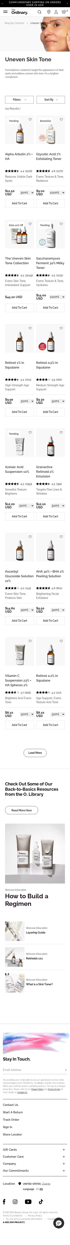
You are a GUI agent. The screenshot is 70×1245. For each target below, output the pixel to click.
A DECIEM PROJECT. (14, 1222)
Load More (35, 752)
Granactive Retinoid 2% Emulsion (45, 471)
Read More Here (21, 810)
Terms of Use (54, 1089)
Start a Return (13, 1112)
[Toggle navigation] (5, 12)
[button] (58, 1223)
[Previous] (2, 3)
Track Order (11, 1119)
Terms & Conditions (12, 1215)
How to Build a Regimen (26, 899)
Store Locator (12, 1134)
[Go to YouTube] (28, 1202)
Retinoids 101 (34, 958)
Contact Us (22, 1092)
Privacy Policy (37, 1089)
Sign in (7, 1127)
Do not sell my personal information (24, 1219)
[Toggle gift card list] (64, 1150)
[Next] (67, 3)
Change (46, 1183)
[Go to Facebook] (4, 1202)
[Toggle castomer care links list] (64, 1157)
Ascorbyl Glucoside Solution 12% (19, 576)
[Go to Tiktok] (41, 1202)
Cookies (52, 1219)
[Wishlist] (30, 117)
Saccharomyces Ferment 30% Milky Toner (50, 263)
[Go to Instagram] (15, 1202)
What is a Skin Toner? (39, 984)
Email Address (12, 1069)
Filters (17, 99)
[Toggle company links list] (64, 1164)
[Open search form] (39, 12)
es (37, 1189)
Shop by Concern (14, 23)
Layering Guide (35, 932)
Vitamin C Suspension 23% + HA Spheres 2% (18, 680)
